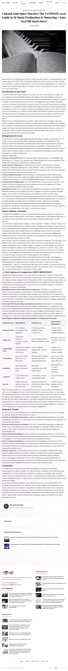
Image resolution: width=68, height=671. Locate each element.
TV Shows (23, 2)
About (57, 2)
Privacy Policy (35, 661)
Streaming (32, 2)
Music (41, 2)
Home (8, 2)
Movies (15, 2)
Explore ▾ (49, 2)
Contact (27, 661)
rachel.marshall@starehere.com (11, 584)
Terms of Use (44, 661)
